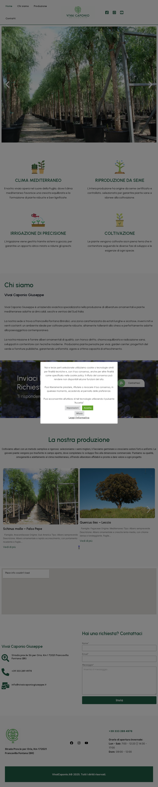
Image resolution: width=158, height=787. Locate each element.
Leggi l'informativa (79, 417)
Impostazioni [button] (73, 408)
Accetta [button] (87, 408)
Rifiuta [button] (79, 413)
